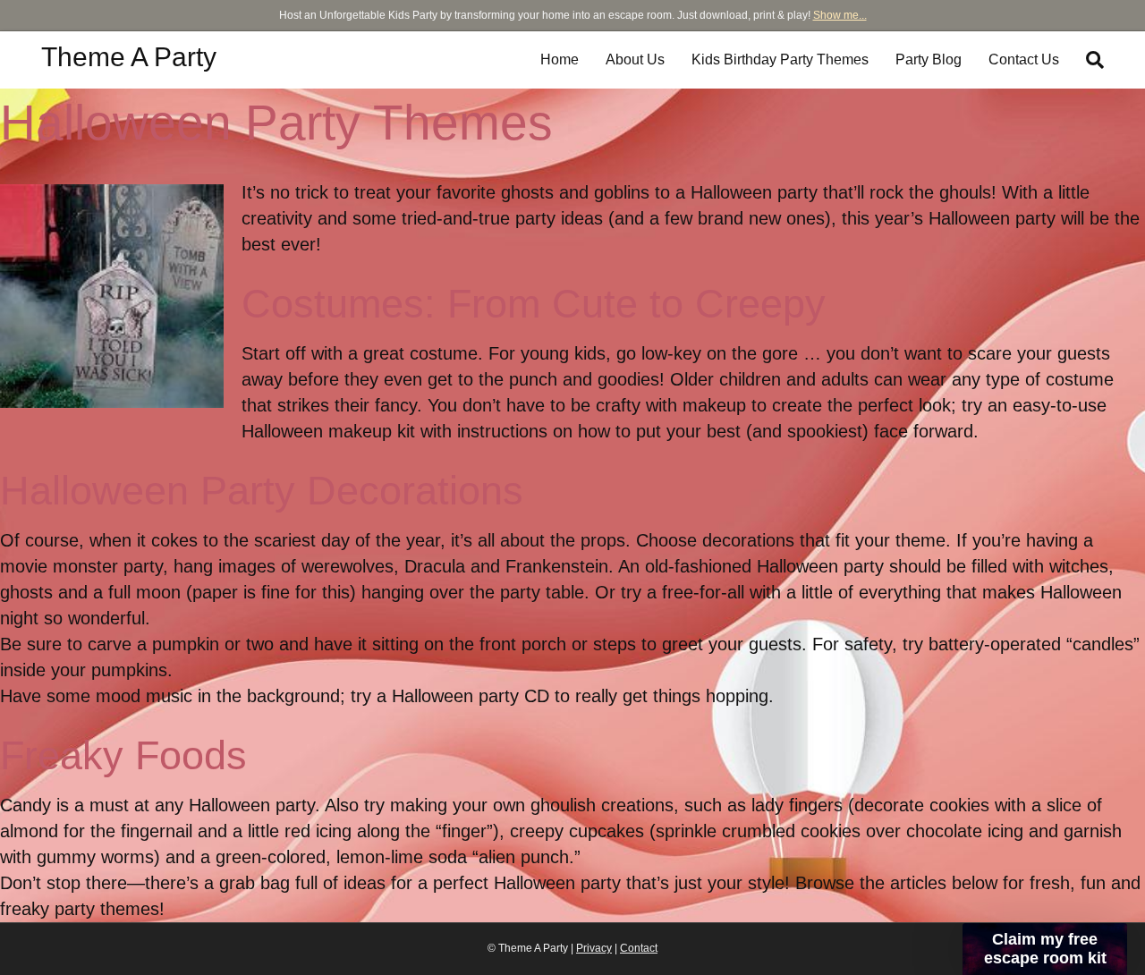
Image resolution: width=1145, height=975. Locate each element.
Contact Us (1023, 59)
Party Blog (928, 59)
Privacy (594, 948)
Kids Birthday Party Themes (780, 59)
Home (559, 59)
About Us (635, 59)
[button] (1045, 949)
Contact (638, 948)
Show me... (840, 15)
